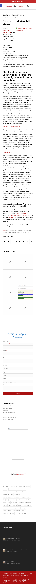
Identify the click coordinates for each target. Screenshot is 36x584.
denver (5, 491)
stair (9, 502)
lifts (7, 499)
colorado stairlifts (18, 489)
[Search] (27, 6)
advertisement (14, 486)
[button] (1, 5)
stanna (4, 510)
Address (5, 365)
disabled (10, 491)
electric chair (23, 491)
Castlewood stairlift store (20, 230)
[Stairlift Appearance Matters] (25, 261)
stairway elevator (16, 508)
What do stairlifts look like (23, 513)
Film (12, 494)
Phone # (5, 358)
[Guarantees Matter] (10, 261)
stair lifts (20, 505)
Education (16, 491)
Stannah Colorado (8, 419)
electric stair (6, 494)
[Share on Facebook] (5, 241)
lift (4, 499)
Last (18, 344)
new (23, 499)
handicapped (17, 494)
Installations (11, 217)
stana (29, 508)
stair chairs (21, 502)
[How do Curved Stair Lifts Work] (10, 292)
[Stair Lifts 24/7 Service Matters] (10, 277)
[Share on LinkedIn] (20, 241)
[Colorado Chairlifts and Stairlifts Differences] (10, 307)
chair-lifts (5, 489)
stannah (14, 232)
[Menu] (31, 6)
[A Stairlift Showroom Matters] (25, 277)
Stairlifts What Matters (9, 417)
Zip (4, 385)
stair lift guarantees (22, 213)
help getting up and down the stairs (11, 497)
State (4, 378)
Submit (18, 393)
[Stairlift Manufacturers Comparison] (25, 292)
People (27, 499)
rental (4, 502)
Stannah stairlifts (16, 510)
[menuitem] (27, 6)
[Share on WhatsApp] (12, 241)
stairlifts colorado (27, 505)
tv (15, 513)
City (4, 372)
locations (23, 17)
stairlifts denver (6, 508)
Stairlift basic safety (15, 215)
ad (4, 486)
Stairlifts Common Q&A (9, 415)
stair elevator (28, 502)
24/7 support (26, 215)
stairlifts (15, 505)
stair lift (9, 232)
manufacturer (12, 499)
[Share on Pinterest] (16, 241)
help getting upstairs (25, 497)
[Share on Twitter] (8, 241)
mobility (5, 232)
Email (5, 350)
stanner (23, 510)
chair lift (29, 230)
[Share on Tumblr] (24, 241)
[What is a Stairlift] (25, 307)
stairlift (9, 505)
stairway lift (23, 508)
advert (7, 486)
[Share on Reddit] (27, 241)
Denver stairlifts (7, 406)
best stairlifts (9, 230)
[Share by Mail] (31, 241)
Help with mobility (16, 17)
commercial (26, 489)
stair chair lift (14, 502)
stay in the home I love (23, 232)
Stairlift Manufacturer (9, 412)
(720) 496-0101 (7, 527)
